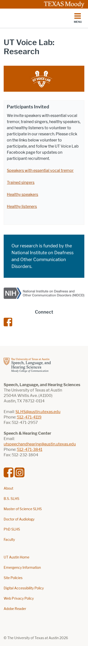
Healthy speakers (22, 194)
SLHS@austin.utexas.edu (37, 411)
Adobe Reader (15, 609)
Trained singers (20, 182)
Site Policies (13, 578)
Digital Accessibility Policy (24, 588)
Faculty (9, 540)
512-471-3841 (29, 449)
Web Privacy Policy (19, 598)
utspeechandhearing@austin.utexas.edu (40, 444)
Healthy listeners (22, 206)
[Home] (35, 18)
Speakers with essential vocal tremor (40, 170)
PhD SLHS (12, 529)
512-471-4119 (29, 417)
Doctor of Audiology (19, 519)
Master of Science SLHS (23, 509)
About (8, 488)
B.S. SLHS (11, 499)
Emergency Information (22, 568)
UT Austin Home (16, 557)
